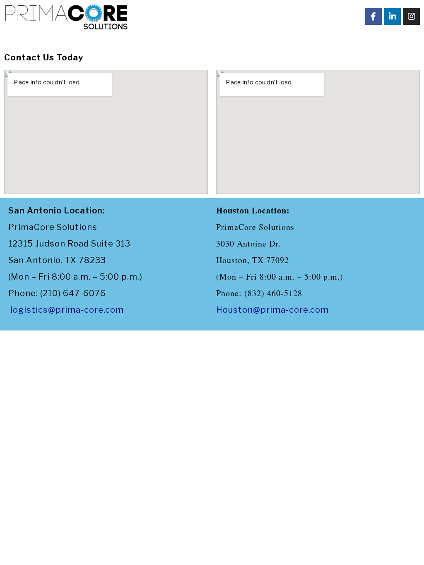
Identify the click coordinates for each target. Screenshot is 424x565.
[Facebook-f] (373, 16)
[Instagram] (411, 16)
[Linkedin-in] (392, 16)
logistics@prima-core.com (67, 310)
